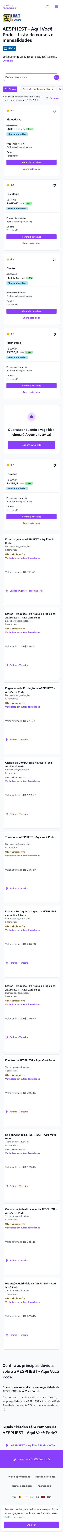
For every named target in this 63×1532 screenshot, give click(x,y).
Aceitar (31, 1524)
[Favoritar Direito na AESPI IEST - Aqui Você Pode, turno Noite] (54, 260)
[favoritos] (47, 6)
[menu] (56, 6)
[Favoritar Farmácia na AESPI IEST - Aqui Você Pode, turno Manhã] (54, 465)
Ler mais (8, 60)
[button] (31, 77)
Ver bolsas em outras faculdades (22, 557)
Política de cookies (45, 1476)
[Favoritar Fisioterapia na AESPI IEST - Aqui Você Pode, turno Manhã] (54, 334)
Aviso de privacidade (19, 1476)
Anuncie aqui (44, 1485)
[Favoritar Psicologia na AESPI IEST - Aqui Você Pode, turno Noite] (54, 185)
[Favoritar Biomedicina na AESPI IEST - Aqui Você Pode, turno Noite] (54, 111)
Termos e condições (22, 1485)
